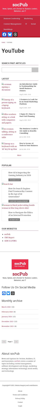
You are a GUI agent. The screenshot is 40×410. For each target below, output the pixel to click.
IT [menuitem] (26, 24)
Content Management (19, 201)
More (19, 155)
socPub (20, 5)
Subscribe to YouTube (2, 57)
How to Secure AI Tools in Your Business (28, 144)
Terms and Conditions (20, 395)
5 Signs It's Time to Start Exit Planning (27, 115)
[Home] (20, 264)
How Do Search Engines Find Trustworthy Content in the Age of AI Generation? (20, 192)
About (20, 391)
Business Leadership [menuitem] (12, 18)
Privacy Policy (20, 398)
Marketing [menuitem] (28, 18)
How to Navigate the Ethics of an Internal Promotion (20, 213)
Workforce (14, 220)
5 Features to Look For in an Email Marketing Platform (28, 101)
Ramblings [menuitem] (8, 29)
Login (20, 406)
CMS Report (9, 237)
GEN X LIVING (10, 241)
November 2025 (8, 326)
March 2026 (6, 307)
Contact (20, 402)
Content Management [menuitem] (12, 24)
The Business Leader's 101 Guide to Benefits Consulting (28, 131)
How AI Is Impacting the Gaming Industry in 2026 (19, 174)
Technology (15, 180)
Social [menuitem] (33, 24)
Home (3, 42)
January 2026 (7, 317)
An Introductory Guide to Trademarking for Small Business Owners (28, 87)
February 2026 (7, 312)
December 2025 (7, 321)
